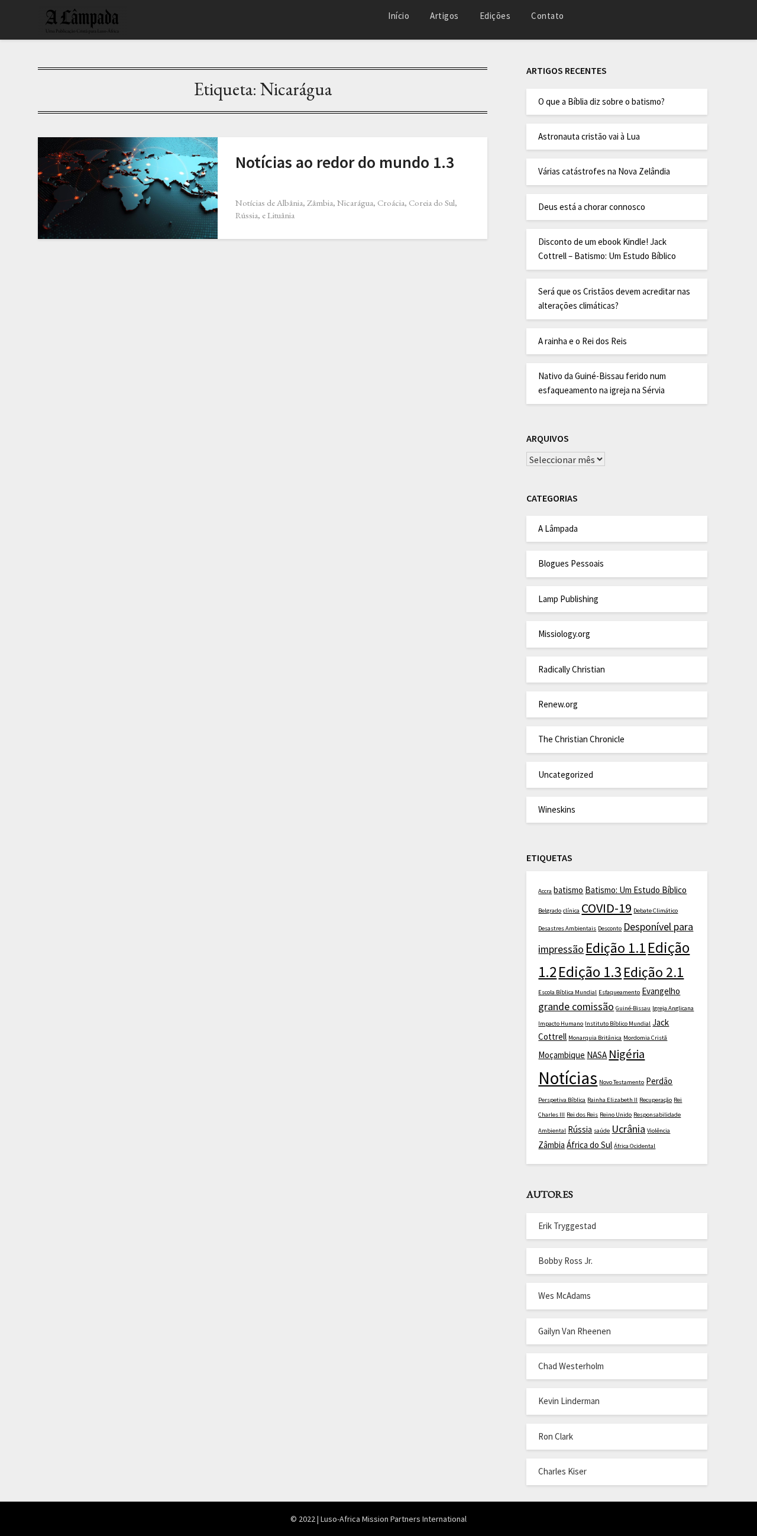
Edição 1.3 (590, 971)
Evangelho (661, 991)
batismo (568, 889)
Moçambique (561, 1054)
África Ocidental (634, 1146)
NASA (597, 1054)
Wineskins (556, 809)
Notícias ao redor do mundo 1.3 (344, 162)
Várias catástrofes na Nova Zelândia (604, 171)
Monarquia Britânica (595, 1038)
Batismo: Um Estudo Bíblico (636, 889)
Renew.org (558, 704)
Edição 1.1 (615, 948)
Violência (658, 1130)
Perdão (659, 1080)
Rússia (580, 1129)
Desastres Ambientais (567, 928)
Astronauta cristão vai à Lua (589, 136)
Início (398, 15)
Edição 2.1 (653, 972)
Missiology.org (564, 633)
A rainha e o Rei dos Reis (582, 341)
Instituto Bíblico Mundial (618, 1023)
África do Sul (589, 1144)
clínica (571, 910)
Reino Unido (616, 1114)
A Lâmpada (558, 528)
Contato (547, 15)
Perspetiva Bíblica (561, 1100)
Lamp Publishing (568, 598)
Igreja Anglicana (673, 1008)
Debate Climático (655, 910)
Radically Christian (571, 669)
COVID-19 (606, 908)
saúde (602, 1130)
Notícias (567, 1078)
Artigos (444, 15)
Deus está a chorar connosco (591, 206)
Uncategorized (565, 774)
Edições (495, 15)
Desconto (610, 928)
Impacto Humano (560, 1023)
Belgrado (549, 910)
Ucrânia (628, 1129)
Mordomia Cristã (645, 1038)
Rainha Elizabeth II (612, 1100)
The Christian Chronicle (581, 739)
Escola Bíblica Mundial (567, 992)
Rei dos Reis (582, 1114)
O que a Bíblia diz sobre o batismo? (601, 101)
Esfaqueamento (619, 992)
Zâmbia (551, 1144)
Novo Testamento (621, 1082)
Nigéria (627, 1054)
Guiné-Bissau (633, 1008)
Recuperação (655, 1100)
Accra (545, 891)
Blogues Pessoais (571, 563)
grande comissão (576, 1006)
